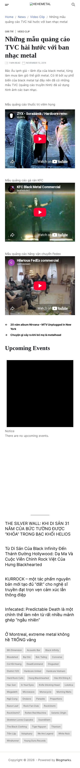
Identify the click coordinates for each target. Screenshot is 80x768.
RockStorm (49, 705)
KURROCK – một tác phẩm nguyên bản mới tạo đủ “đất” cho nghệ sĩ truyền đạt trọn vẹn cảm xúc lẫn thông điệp (38, 587)
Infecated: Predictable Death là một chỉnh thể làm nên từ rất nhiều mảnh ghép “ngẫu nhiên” (39, 614)
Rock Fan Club (31, 705)
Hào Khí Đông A (62, 678)
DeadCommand (35, 664)
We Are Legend (45, 733)
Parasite (40, 698)
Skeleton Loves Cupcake (20, 719)
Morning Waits (64, 691)
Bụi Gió (27, 657)
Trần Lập (11, 733)
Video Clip (23, 31)
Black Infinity (52, 650)
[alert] (40, 395)
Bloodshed (12, 657)
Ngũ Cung (12, 698)
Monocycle (45, 691)
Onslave (27, 698)
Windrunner (13, 740)
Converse (57, 657)
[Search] (73, 4)
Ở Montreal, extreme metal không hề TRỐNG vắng (37, 637)
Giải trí (9, 31)
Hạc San (11, 684)
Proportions (56, 698)
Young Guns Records (35, 740)
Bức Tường (41, 657)
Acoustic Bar (33, 650)
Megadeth (12, 691)
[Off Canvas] (7, 5)
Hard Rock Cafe (15, 678)
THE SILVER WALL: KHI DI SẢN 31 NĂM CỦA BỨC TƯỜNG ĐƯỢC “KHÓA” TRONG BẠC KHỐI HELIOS (38, 528)
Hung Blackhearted (39, 678)
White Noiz (64, 733)
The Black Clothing (17, 726)
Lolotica (69, 684)
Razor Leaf (12, 705)
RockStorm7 (13, 712)
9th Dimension (14, 650)
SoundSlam (44, 719)
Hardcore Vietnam (55, 671)
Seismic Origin (58, 712)
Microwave (28, 691)
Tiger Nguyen (39, 726)
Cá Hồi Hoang (14, 664)
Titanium (55, 726)
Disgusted (53, 664)
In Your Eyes (27, 684)
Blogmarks (63, 760)
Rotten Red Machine (35, 712)
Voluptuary (26, 733)
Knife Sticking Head (49, 684)
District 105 (13, 671)
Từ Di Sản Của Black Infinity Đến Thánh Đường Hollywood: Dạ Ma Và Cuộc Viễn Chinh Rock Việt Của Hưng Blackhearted (39, 556)
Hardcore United (32, 671)
